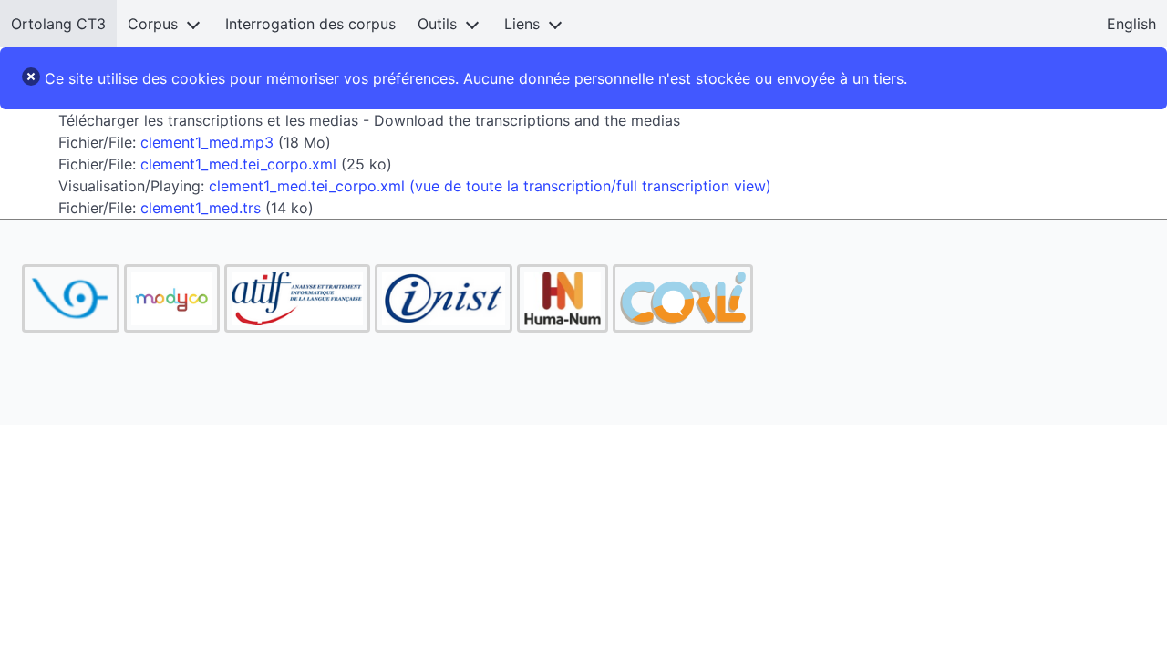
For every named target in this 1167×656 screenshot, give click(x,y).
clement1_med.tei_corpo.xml (238, 164)
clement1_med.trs (200, 208)
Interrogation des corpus (310, 24)
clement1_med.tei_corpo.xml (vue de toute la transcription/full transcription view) (490, 186)
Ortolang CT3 (58, 24)
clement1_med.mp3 (207, 142)
